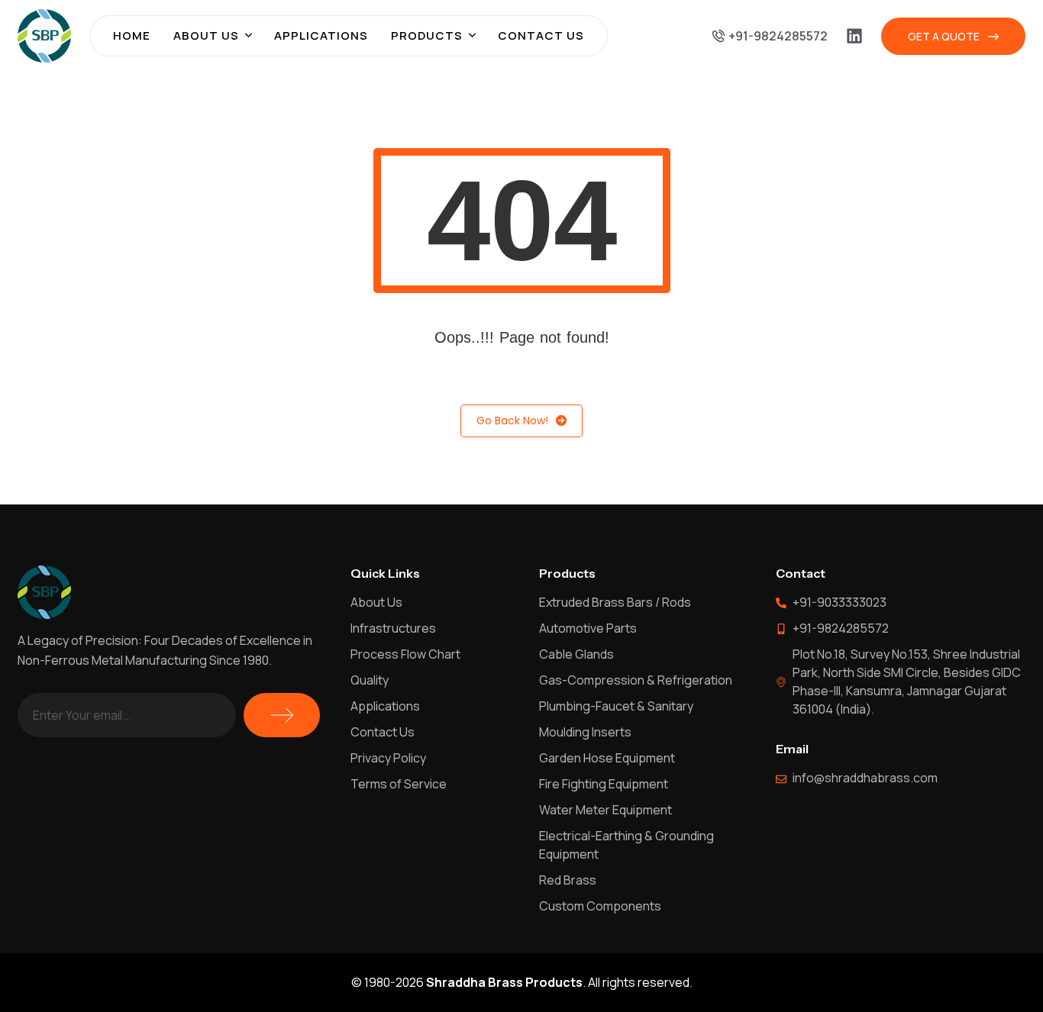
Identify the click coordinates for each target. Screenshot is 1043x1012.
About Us (206, 35)
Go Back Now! (512, 420)
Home (131, 35)
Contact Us (541, 35)
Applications (321, 35)
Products (427, 35)
